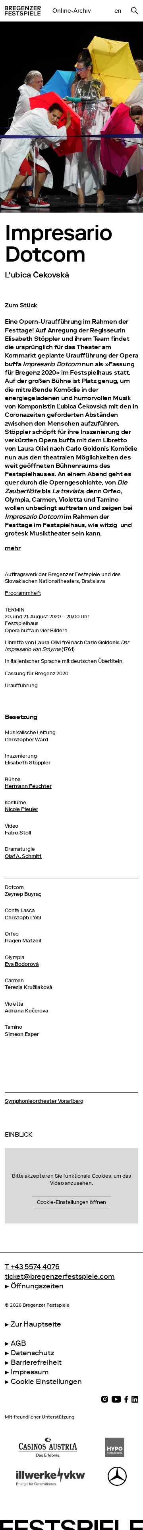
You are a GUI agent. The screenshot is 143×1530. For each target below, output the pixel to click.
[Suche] (134, 10)
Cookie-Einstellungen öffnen (71, 1202)
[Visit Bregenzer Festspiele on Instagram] (104, 1399)
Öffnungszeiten (37, 1286)
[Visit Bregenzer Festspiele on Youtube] (116, 1399)
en (118, 10)
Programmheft (23, 593)
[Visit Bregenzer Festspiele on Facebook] (126, 1399)
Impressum (30, 1372)
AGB (18, 1343)
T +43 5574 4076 (32, 1266)
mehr (13, 548)
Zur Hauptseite (36, 1324)
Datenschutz (32, 1352)
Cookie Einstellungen (46, 1381)
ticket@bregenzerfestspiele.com (60, 1276)
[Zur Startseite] (23, 11)
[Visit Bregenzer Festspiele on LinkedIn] (134, 1399)
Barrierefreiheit (36, 1362)
